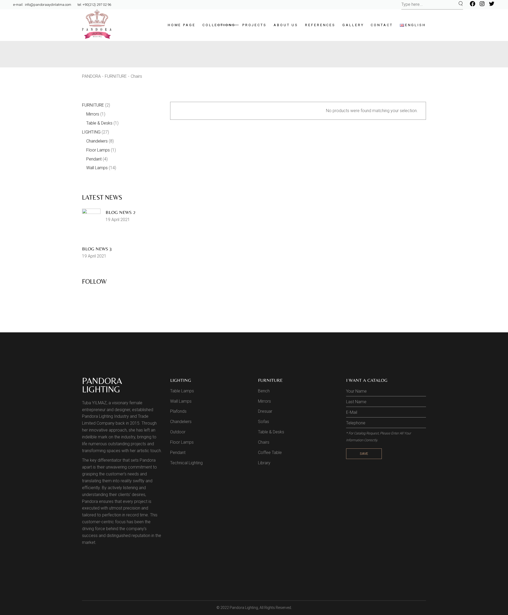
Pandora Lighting (244, 607)
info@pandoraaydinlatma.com (47, 5)
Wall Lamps (181, 401)
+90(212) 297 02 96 (97, 5)
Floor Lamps (182, 442)
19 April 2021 (118, 219)
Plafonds (178, 411)
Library (264, 462)
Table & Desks (271, 431)
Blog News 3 (97, 248)
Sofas (263, 421)
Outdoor (177, 431)
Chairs (263, 442)
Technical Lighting (186, 462)
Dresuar (265, 411)
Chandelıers (181, 421)
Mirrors (264, 401)
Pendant (177, 452)
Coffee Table (270, 452)
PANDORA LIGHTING (102, 384)
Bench (264, 390)
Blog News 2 (120, 212)
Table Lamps (182, 390)
